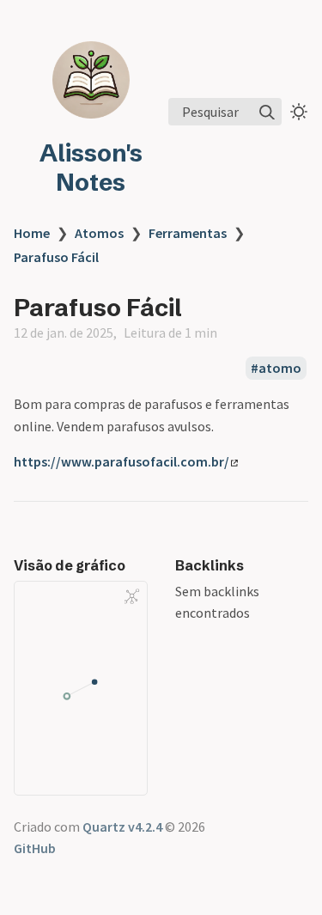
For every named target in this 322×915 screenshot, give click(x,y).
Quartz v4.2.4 (122, 826)
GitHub (35, 848)
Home (32, 232)
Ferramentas (188, 232)
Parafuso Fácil (56, 256)
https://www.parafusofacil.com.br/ (121, 461)
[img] (267, 112)
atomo (279, 367)
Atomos (99, 232)
